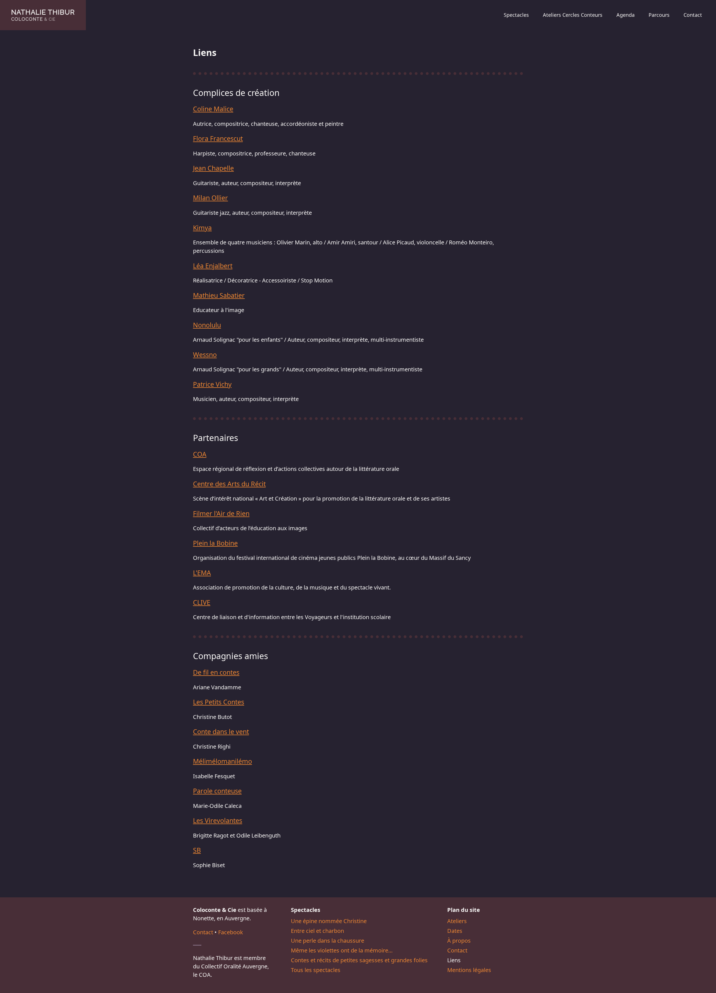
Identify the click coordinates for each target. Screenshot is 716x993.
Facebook (230, 932)
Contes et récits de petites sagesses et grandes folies (359, 960)
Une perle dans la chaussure (327, 940)
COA (199, 454)
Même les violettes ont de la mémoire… (342, 950)
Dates (454, 931)
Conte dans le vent (221, 731)
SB (197, 850)
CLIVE (201, 602)
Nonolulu (207, 324)
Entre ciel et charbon (317, 931)
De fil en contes (216, 672)
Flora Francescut (218, 138)
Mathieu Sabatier (219, 295)
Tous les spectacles (315, 970)
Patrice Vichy (212, 384)
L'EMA (202, 572)
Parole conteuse (217, 790)
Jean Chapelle (213, 168)
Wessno (205, 354)
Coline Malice (213, 108)
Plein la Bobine (215, 543)
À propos (459, 940)
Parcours (659, 14)
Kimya (202, 227)
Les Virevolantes (217, 820)
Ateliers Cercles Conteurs (572, 14)
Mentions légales (469, 970)
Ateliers (457, 921)
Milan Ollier (210, 197)
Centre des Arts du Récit (229, 483)
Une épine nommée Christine (329, 921)
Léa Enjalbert (212, 265)
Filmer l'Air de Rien (221, 513)
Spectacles (516, 14)
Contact (693, 14)
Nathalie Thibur (43, 15)
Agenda (625, 14)
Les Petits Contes (218, 701)
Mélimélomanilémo (222, 761)
